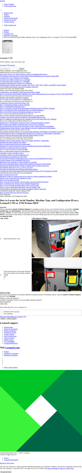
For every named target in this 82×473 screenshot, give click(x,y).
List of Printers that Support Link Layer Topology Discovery (19, 87)
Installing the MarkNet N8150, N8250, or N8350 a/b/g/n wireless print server (24, 166)
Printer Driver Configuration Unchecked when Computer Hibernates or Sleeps (25, 123)
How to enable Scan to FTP (9, 175)
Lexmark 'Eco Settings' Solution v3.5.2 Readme (15, 80)
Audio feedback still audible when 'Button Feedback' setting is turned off (23, 189)
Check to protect (9, 338)
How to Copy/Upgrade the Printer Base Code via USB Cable (19, 185)
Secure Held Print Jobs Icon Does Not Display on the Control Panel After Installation (27, 126)
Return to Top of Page (7, 463)
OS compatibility (9, 341)
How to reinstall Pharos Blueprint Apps (12, 106)
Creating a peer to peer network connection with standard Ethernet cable (23, 117)
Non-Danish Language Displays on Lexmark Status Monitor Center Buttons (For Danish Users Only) (32, 132)
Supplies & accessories (11, 353)
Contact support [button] (9, 22)
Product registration (10, 331)
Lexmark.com (12, 347)
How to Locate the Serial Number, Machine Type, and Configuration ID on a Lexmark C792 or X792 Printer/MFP (36, 94)
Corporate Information (11, 460)
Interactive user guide (11, 35)
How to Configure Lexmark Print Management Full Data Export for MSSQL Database (27, 108)
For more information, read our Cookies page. (59, 468)
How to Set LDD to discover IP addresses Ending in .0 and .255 (20, 112)
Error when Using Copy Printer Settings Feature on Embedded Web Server (23, 74)
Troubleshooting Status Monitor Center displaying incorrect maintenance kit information (27, 128)
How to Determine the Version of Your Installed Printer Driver (19, 183)
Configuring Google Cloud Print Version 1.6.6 (14, 103)
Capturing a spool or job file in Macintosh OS (14, 155)
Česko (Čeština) (9, 4)
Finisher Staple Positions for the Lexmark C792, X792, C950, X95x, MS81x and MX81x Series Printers (33, 85)
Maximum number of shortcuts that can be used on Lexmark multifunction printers (26, 176)
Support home (8, 327)
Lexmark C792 (9, 34)
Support (6, 30)
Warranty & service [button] (10, 20)
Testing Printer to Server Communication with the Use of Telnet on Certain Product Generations (30, 133)
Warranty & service (10, 332)
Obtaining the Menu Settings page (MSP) (13, 142)
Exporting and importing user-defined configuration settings (19, 169)
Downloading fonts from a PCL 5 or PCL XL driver (16, 167)
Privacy (6, 458)
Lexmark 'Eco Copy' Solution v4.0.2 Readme (14, 78)
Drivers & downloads (11, 329)
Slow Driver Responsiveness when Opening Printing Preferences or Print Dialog (25, 164)
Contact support (11, 318)
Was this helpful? (5, 302)
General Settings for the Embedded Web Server (15, 160)
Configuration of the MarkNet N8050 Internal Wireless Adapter (20, 92)
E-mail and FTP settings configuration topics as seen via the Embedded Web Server (26, 158)
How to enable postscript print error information (15, 144)
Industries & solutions (11, 355)
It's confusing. (8, 314)
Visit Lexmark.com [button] (10, 6)
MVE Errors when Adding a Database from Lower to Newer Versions (22, 124)
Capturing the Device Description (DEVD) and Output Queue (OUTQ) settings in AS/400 (28, 171)
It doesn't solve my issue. (12, 312)
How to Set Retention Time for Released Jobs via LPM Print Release (22, 110)
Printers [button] (6, 14)
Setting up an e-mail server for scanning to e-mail (15, 178)
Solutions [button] (7, 16)
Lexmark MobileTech (11, 343)
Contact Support (9, 334)
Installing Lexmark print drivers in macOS (13, 148)
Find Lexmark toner (10, 336)
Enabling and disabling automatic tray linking (14, 97)
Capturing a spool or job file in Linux (12, 153)
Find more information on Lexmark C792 (13, 316)
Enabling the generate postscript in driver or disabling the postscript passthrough (25, 146)
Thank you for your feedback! (9, 298)
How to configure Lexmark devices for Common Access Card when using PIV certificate (28, 119)
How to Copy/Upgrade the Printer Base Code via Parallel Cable (20, 187)
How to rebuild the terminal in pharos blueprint (15, 105)
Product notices (9, 340)
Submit (3, 318)
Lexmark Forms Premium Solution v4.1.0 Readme (16, 83)
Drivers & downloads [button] (11, 18)
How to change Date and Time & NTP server (14, 192)
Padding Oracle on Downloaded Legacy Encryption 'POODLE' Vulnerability (24, 140)
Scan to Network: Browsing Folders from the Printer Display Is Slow (22, 135)
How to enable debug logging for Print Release (15, 151)
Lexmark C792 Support (7, 65)
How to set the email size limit (9, 180)
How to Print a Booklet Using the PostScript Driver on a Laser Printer (22, 115)
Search (22, 69)
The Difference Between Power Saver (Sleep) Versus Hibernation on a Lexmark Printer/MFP (29, 76)
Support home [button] (8, 13)
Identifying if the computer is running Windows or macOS (18, 162)
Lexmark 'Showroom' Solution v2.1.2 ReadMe (15, 81)
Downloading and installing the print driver (13, 157)
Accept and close (6, 472)
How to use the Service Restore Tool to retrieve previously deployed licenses (24, 182)
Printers (6, 32)
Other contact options (11, 367)
